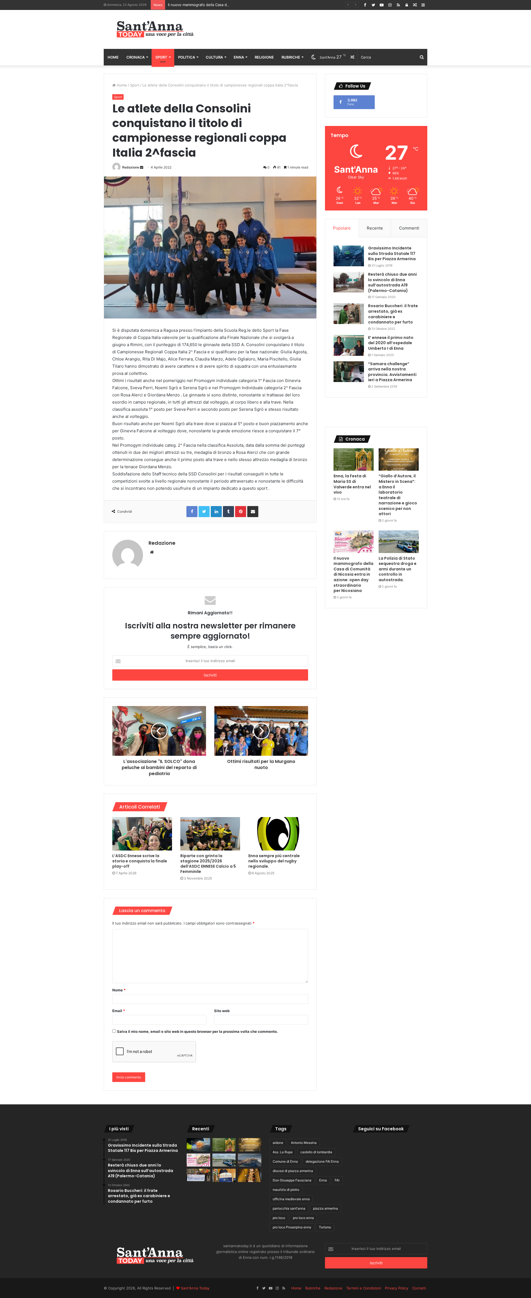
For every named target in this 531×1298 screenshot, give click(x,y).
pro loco (279, 1218)
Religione (264, 57)
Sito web (222, 1011)
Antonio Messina (304, 1143)
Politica (186, 57)
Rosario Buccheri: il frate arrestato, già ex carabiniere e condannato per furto (393, 314)
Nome (119, 990)
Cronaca (135, 57)
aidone (278, 1143)
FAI (337, 1180)
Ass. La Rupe (283, 1152)
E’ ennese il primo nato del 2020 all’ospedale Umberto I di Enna (390, 343)
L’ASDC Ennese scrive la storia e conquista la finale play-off (139, 861)
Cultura (214, 57)
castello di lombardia (316, 1152)
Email (118, 1011)
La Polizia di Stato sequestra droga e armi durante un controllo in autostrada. (398, 569)
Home (113, 57)
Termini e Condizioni (363, 1288)
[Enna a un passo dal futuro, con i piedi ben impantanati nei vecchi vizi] (249, 1160)
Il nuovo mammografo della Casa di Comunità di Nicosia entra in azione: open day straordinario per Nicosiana (261, 4)
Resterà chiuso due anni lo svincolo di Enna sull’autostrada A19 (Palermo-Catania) (392, 282)
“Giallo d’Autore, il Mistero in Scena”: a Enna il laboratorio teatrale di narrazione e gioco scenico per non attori (398, 495)
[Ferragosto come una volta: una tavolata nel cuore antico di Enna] (249, 1175)
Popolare (342, 228)
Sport (161, 57)
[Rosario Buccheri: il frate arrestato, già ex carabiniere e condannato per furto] (349, 313)
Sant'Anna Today (195, 1288)
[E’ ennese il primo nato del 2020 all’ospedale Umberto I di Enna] (349, 345)
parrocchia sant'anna (289, 1208)
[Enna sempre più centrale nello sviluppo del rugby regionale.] (278, 834)
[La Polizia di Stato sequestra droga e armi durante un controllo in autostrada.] (399, 541)
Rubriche (291, 57)
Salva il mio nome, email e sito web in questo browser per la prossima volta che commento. (197, 1031)
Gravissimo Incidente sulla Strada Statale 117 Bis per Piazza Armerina (392, 253)
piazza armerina (325, 1208)
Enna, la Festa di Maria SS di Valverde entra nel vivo (352, 484)
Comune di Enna (285, 1161)
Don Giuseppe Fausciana (292, 1180)
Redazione (130, 167)
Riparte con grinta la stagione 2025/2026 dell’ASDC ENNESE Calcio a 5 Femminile (208, 863)
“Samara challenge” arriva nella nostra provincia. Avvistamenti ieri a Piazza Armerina (392, 372)
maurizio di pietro (286, 1190)
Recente (375, 228)
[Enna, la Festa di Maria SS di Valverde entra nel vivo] (354, 459)
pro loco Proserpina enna (292, 1227)
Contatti (419, 1288)
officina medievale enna (291, 1199)
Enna (239, 57)
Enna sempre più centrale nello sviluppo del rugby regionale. (274, 861)
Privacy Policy (396, 1288)
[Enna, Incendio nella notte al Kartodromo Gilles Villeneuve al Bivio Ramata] (198, 1144)
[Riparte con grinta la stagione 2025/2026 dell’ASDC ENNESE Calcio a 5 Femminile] (210, 834)
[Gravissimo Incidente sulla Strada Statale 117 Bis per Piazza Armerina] (349, 256)
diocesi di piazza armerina (293, 1171)
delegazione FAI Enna (322, 1161)
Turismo (325, 1227)
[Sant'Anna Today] (155, 29)
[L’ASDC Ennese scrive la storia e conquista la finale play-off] (142, 834)
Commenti (409, 228)
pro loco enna (303, 1218)
